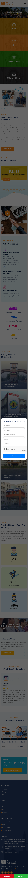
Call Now (7, 876)
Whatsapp (21, 876)
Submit (14, 456)
